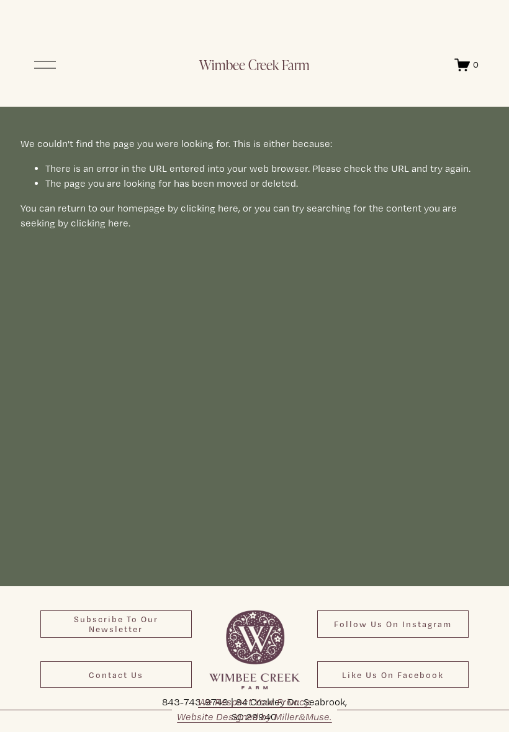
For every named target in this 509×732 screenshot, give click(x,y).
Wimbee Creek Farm (254, 64)
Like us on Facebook (393, 675)
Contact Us (116, 675)
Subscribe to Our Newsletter (116, 624)
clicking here (209, 208)
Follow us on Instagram (393, 624)
